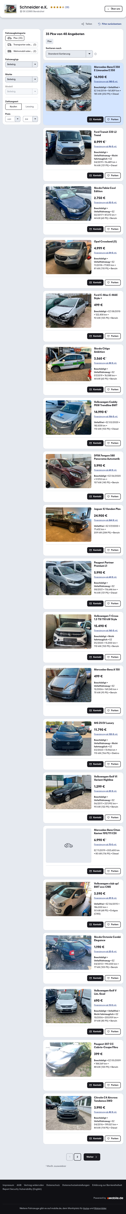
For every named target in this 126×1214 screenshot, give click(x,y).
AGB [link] (19, 1185)
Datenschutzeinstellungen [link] (76, 1185)
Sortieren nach (53, 48)
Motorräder (100, 1208)
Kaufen (13, 106)
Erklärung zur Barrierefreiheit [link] (107, 1185)
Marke (8, 74)
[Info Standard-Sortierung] (95, 54)
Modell (9, 86)
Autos (86, 1208)
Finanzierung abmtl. (106, 81)
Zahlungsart (11, 101)
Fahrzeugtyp (12, 59)
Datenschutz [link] (53, 1185)
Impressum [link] (8, 1185)
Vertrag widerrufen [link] (34, 1185)
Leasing (30, 106)
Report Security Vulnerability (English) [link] (22, 1189)
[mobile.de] (115, 1198)
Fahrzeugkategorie (15, 33)
